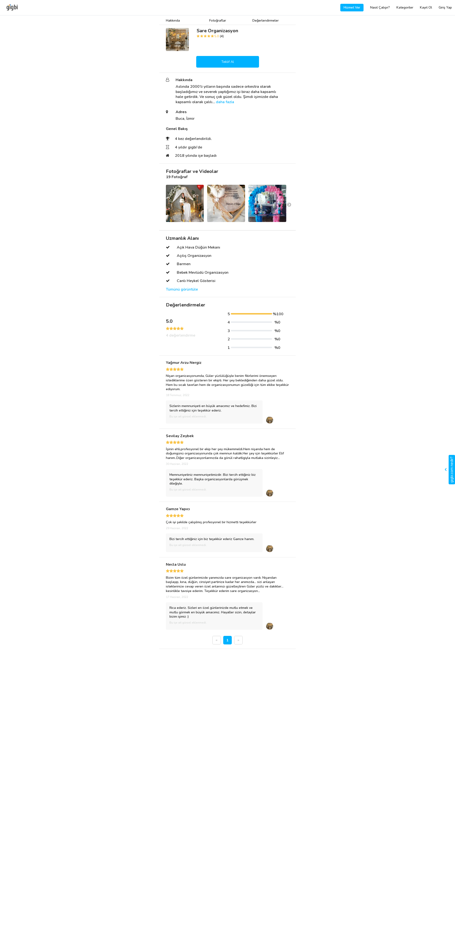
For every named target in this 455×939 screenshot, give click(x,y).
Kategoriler (404, 7)
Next (289, 205)
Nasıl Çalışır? (380, 7)
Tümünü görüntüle (182, 289)
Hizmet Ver (352, 7)
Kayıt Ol (426, 7)
